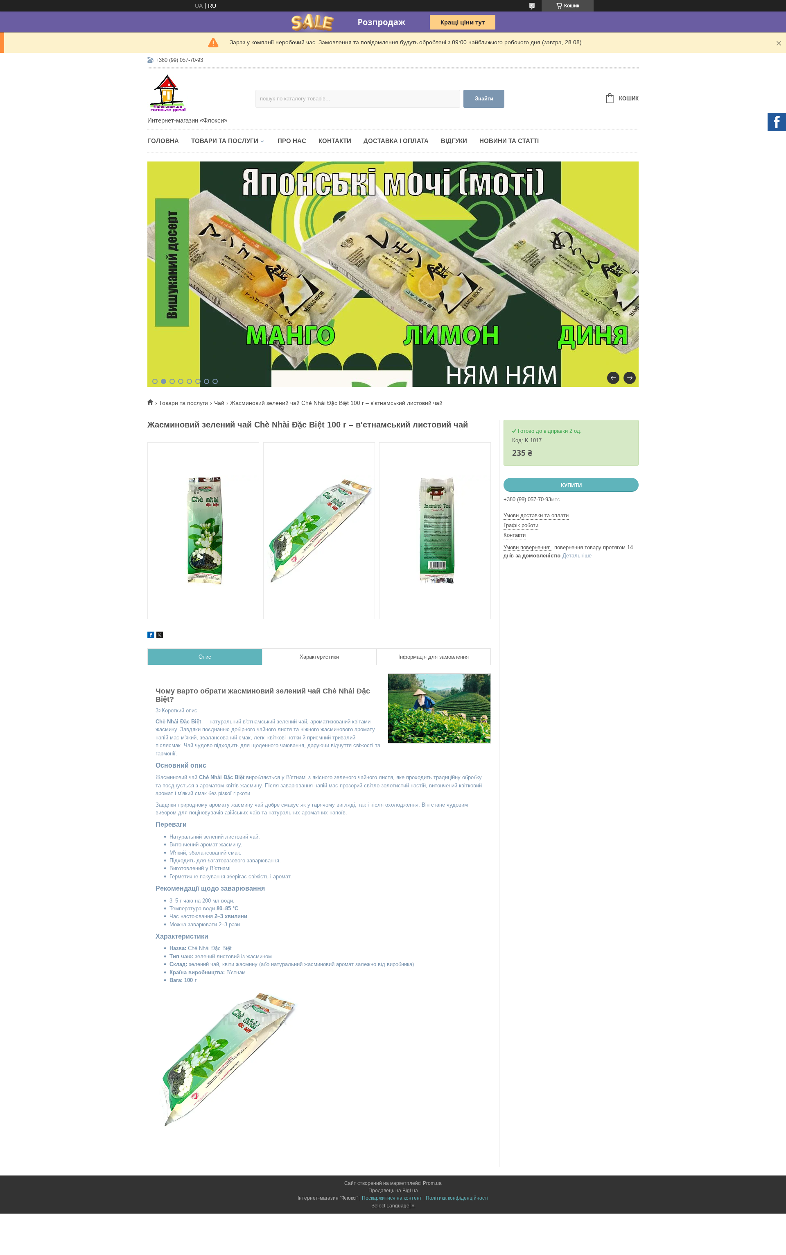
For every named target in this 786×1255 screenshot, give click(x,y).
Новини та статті (509, 141)
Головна (163, 141)
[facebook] (150, 636)
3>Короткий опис (319, 845)
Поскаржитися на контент (392, 1198)
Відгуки (454, 141)
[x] (159, 636)
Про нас (292, 141)
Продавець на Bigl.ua (393, 1191)
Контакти (334, 141)
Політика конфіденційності (457, 1198)
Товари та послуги (224, 141)
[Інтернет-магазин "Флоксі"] (201, 93)
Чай (219, 403)
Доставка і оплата (396, 141)
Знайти (484, 98)
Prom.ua (432, 1183)
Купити (571, 485)
